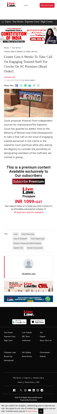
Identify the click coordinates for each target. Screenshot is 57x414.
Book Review (27, 356)
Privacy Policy (32, 411)
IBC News (26, 336)
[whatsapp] (25, 85)
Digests (42, 336)
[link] (34, 85)
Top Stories (17, 21)
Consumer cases (10, 352)
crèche (15, 234)
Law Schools (27, 333)
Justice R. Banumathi (20, 239)
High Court (8, 340)
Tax (41, 333)
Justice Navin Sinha (28, 234)
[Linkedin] (30, 85)
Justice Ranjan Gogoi (37, 239)
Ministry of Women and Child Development (27, 243)
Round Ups (8, 356)
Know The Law (46, 340)
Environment (45, 352)
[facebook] (17, 85)
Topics (8, 21)
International (9, 360)
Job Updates (26, 352)
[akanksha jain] (28, 264)
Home (6, 48)
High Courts (46, 21)
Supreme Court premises (35, 248)
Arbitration (26, 340)
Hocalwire (33, 400)
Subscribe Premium (47, 5)
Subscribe (28, 181)
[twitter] (21, 85)
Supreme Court (32, 21)
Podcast (43, 356)
